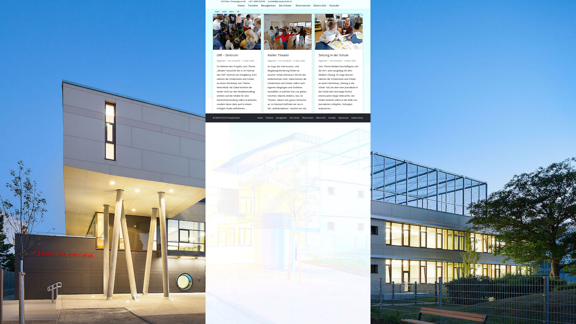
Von (234, 60)
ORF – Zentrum (227, 55)
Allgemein (221, 60)
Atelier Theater (278, 55)
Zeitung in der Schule (333, 55)
